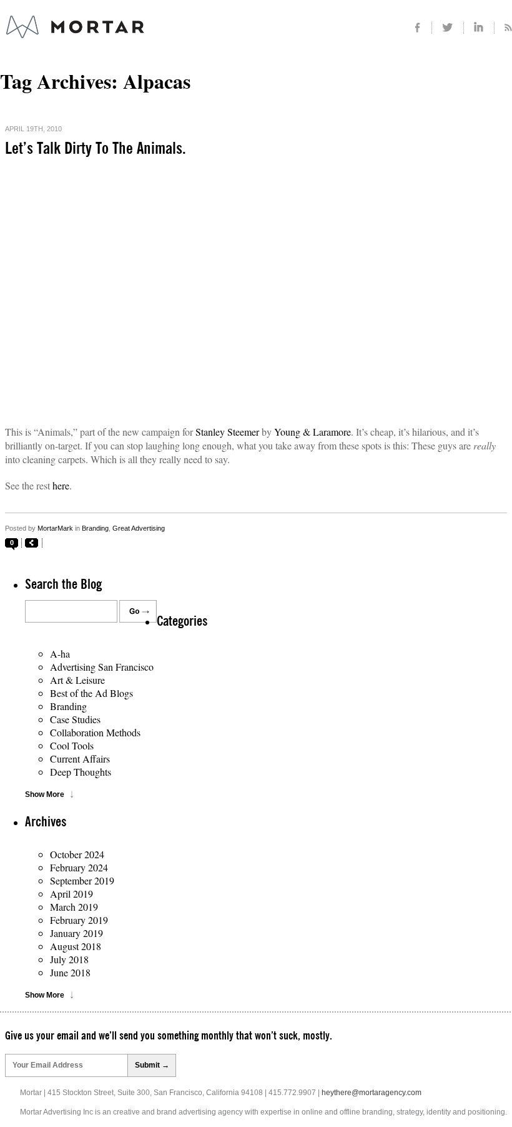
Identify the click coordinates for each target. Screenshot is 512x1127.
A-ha (60, 653)
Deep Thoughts (80, 771)
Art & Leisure (77, 679)
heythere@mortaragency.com (371, 1092)
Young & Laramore (312, 431)
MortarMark (55, 528)
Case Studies (75, 719)
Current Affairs (80, 758)
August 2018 (75, 946)
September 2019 (82, 880)
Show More (44, 794)
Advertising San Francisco (102, 666)
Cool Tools (72, 745)
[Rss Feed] (503, 28)
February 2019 (79, 919)
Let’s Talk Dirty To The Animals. (95, 149)
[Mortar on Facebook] (417, 28)
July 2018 (69, 959)
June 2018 (70, 972)
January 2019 (76, 932)
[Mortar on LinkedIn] (479, 28)
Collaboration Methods (95, 732)
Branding (95, 528)
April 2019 (71, 893)
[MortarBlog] (144, 38)
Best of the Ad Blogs (91, 692)
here (60, 485)
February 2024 (79, 867)
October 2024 (77, 854)
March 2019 (74, 906)
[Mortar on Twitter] (448, 28)
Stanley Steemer (227, 431)
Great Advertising (138, 528)
